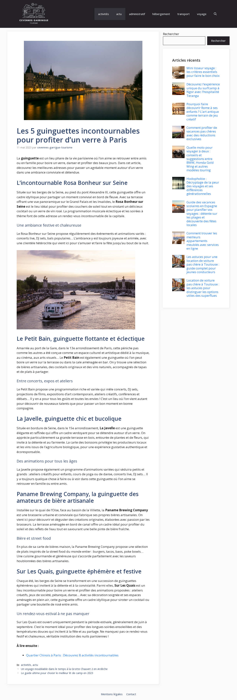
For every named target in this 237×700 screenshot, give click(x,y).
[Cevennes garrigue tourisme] (34, 14)
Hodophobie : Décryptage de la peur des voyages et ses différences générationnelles (202, 186)
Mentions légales (112, 694)
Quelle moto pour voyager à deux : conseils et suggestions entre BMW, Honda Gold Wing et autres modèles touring (200, 158)
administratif (137, 14)
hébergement (161, 14)
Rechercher (171, 34)
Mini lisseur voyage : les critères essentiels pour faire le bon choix (203, 72)
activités (103, 14)
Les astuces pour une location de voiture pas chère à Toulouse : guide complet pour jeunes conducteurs (202, 264)
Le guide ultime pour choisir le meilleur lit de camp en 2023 (57, 673)
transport (183, 14)
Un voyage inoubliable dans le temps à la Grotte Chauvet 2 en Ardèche (64, 669)
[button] (215, 14)
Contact (131, 694)
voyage (201, 14)
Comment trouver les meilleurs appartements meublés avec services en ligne (202, 241)
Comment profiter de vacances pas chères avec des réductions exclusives (201, 133)
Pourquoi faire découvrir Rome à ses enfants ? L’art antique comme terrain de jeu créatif (202, 111)
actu (119, 14)
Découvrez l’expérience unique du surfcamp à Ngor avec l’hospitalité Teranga (203, 90)
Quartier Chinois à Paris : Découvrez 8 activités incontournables (72, 655)
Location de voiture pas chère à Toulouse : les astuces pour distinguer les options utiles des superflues (202, 288)
